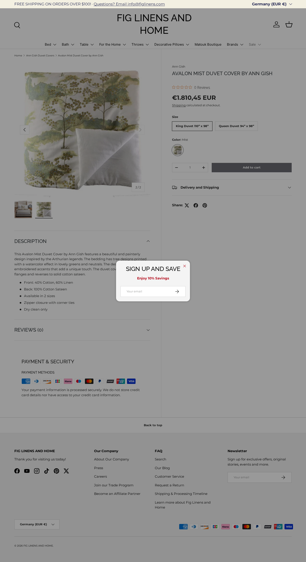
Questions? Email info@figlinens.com (129, 4)
